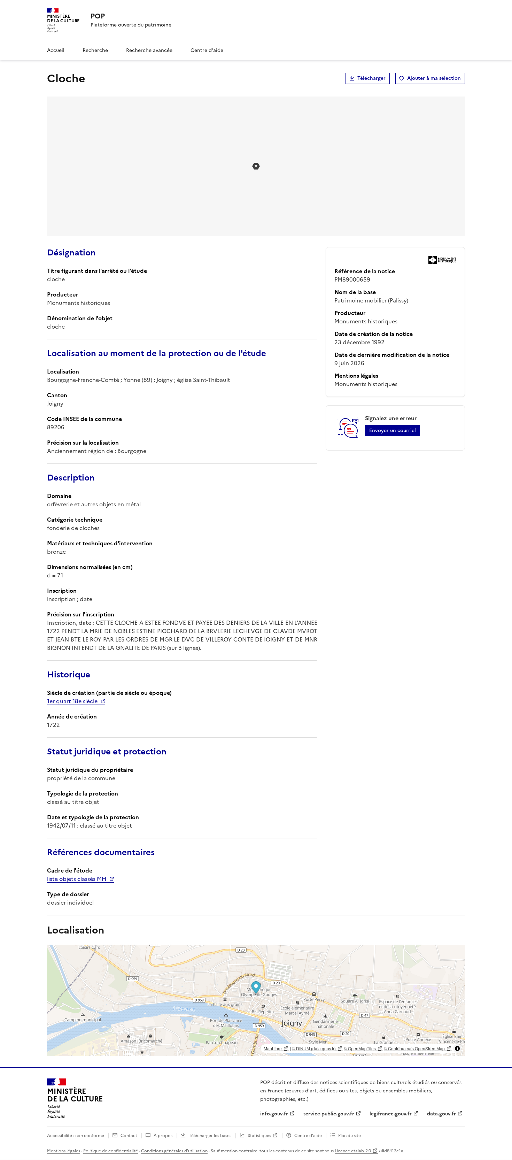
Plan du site (349, 1135)
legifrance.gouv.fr (391, 1113)
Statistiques (259, 1135)
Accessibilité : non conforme (75, 1135)
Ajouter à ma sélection (434, 78)
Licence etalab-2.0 (353, 1151)
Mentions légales (63, 1151)
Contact (129, 1135)
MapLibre (273, 1048)
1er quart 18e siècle (72, 701)
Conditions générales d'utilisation (174, 1151)
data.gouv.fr (441, 1113)
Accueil (55, 50)
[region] (256, 1000)
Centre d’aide (308, 1135)
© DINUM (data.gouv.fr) (314, 1048)
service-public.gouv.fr (328, 1113)
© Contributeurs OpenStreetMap (414, 1048)
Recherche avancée (149, 50)
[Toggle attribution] (457, 1048)
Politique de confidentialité (110, 1151)
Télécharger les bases (210, 1135)
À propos (163, 1135)
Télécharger (371, 78)
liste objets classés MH (76, 879)
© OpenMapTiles (360, 1048)
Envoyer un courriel (392, 430)
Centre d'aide (207, 50)
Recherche (95, 50)
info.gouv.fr (274, 1113)
